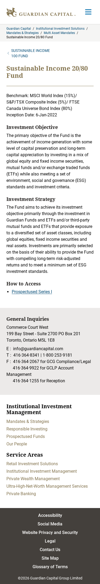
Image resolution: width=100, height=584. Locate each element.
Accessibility (50, 515)
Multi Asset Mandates (59, 33)
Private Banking (21, 493)
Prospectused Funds (25, 436)
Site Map (50, 558)
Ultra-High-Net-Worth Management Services (47, 486)
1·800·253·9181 (57, 355)
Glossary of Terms (50, 566)
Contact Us (50, 549)
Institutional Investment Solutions (60, 28)
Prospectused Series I (32, 291)
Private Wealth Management (33, 478)
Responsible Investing (26, 429)
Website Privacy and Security (50, 532)
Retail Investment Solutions (32, 463)
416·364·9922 (26, 368)
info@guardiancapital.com (38, 348)
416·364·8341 (26, 355)
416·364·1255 (26, 380)
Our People (16, 443)
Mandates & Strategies (22, 33)
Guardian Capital (18, 28)
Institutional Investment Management (41, 471)
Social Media (50, 523)
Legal (50, 541)
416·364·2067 (26, 361)
